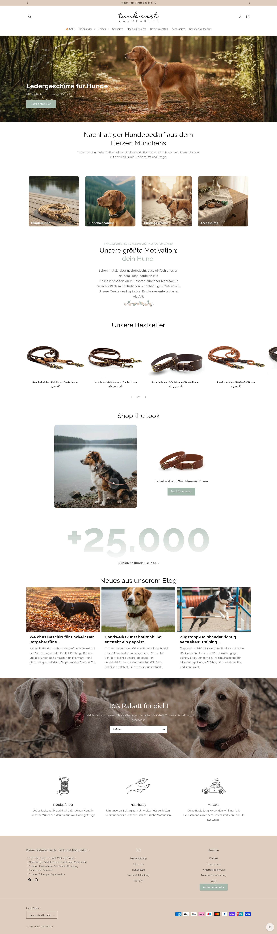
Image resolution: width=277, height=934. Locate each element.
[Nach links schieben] (131, 397)
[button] (29, 16)
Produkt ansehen (181, 491)
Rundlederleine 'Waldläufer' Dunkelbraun (55, 382)
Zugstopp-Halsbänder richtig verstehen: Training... (208, 639)
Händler (138, 881)
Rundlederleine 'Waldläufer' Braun (236, 382)
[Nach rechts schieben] (145, 397)
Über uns (138, 864)
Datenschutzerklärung (213, 875)
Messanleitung (138, 858)
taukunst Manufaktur (44, 927)
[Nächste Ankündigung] (249, 3)
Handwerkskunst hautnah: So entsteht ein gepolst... (133, 639)
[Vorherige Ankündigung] (27, 3)
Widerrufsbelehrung (213, 869)
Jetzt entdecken (41, 103)
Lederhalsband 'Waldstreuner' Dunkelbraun (175, 382)
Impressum (213, 864)
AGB (213, 881)
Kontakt (213, 858)
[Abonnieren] (163, 729)
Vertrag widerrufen (214, 887)
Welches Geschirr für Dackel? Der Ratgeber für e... (61, 639)
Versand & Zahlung (138, 875)
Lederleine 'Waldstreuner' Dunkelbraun (115, 382)
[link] (63, 796)
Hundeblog (138, 869)
